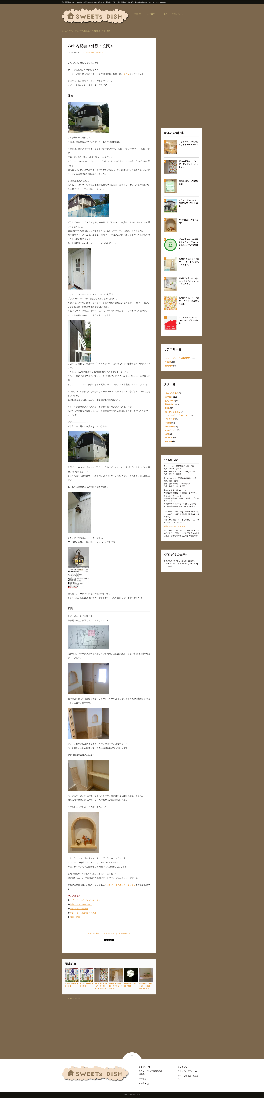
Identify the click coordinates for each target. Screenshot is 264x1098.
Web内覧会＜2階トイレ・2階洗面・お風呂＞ (145, 985)
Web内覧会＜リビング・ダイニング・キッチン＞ (101, 985)
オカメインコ (171, 430)
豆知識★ (169, 366)
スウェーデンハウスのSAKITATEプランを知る (188, 203)
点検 (167, 434)
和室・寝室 (75, 917)
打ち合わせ (170, 404)
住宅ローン (170, 401)
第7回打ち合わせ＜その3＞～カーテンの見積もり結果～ (189, 301)
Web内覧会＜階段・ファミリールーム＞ (116, 985)
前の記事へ (94, 933)
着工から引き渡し (172, 412)
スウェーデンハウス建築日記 (79, 31)
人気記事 (137, 14)
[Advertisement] (109, 1020)
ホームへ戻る (109, 933)
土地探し (169, 397)
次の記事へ (123, 933)
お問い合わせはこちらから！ (175, 526)
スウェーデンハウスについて (177, 415)
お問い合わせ (177, 14)
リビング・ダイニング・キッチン (120, 885)
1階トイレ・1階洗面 (79, 908)
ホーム (64, 31)
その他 (168, 362)
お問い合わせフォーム (187, 1071)
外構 (167, 408)
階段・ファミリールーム (81, 904)
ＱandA (168, 441)
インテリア (170, 419)
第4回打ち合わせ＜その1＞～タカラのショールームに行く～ (189, 281)
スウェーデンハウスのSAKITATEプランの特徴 (188, 320)
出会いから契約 (171, 393)
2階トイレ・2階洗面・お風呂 (83, 913)
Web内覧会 (170, 426)
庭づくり (169, 437)
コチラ (126, 74)
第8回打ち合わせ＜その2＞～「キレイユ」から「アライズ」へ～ (189, 262)
